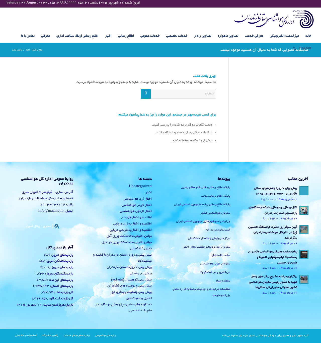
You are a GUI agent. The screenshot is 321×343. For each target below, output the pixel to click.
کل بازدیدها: (64, 292)
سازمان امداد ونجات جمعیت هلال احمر (206, 247)
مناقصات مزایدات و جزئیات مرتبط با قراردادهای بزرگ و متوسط (201, 292)
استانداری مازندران (218, 230)
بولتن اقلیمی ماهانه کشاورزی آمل (129, 236)
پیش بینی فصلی (141, 273)
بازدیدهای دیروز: (61, 267)
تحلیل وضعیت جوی (139, 298)
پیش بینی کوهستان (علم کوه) (131, 280)
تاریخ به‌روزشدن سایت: (57, 305)
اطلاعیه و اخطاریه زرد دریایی (132, 224)
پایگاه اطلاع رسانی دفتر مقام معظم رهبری (205, 187)
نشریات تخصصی (140, 311)
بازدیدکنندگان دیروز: (58, 274)
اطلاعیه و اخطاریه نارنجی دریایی (131, 230)
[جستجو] (293, 48)
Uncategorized (140, 186)
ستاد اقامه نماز (221, 255)
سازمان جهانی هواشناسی (215, 263)
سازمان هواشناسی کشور (215, 213)
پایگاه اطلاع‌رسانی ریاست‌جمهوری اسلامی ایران (202, 204)
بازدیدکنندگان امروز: (59, 261)
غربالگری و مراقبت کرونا (215, 272)
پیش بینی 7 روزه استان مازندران (129, 267)
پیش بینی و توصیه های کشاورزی (129, 286)
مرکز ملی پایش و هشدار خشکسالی (209, 238)
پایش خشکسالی (141, 249)
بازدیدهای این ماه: (60, 280)
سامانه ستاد (223, 280)
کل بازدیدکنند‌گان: (60, 299)
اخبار (148, 193)
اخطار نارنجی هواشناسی (136, 211)
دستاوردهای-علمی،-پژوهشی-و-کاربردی (123, 305)
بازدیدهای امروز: (61, 255)
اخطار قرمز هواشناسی (137, 205)
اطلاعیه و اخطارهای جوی (136, 217)
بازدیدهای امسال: (61, 286)
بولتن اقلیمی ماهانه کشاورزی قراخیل (127, 242)
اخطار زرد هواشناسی (138, 199)
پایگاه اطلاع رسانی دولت (215, 196)
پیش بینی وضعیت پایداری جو (132, 292)
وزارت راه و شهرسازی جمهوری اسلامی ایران (203, 221)
